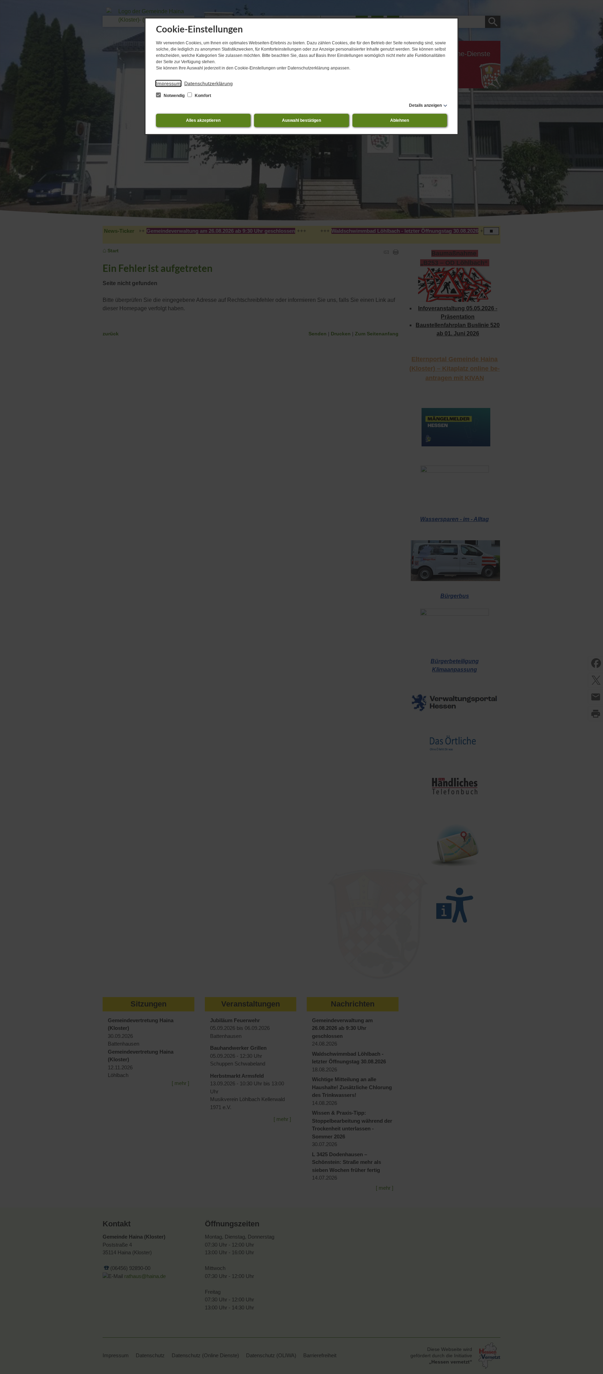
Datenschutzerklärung (208, 83)
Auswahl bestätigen (301, 120)
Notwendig (174, 95)
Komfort (202, 95)
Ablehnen (399, 120)
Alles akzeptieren (203, 120)
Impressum (168, 83)
